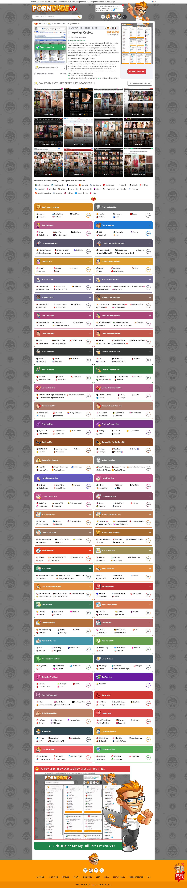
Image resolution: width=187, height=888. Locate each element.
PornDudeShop (115, 8)
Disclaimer (63, 74)
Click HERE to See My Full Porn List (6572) (82, 846)
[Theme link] (124, 17)
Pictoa (47, 175)
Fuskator (107, 175)
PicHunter (77, 175)
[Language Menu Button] (154, 1)
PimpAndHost (137, 175)
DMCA (106, 877)
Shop (119, 17)
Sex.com (107, 114)
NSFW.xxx (78, 144)
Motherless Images (47, 144)
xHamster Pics (137, 114)
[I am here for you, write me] (103, 17)
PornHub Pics (77, 114)
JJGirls (137, 144)
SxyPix (107, 144)
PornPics (47, 114)
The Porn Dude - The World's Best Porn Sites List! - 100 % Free (72, 769)
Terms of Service (136, 877)
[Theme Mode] (101, 870)
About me (40, 877)
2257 (98, 877)
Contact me (53, 877)
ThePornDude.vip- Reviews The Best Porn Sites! (97, 885)
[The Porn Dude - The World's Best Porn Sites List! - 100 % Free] (82, 806)
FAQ (149, 877)
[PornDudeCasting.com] (108, 17)
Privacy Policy (119, 877)
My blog (113, 16)
